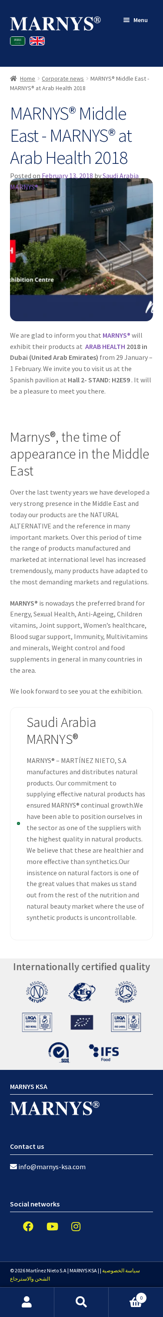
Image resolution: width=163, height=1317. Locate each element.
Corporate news (63, 78)
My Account (27, 1302)
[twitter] (45, 1226)
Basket (126, 1294)
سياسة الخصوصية (121, 1270)
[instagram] (69, 1226)
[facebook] (21, 1226)
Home (27, 78)
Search (81, 1302)
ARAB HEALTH (105, 346)
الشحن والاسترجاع (30, 1278)
